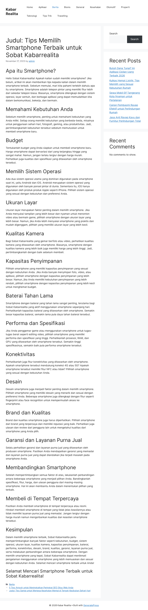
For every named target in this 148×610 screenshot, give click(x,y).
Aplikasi (43, 7)
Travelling (62, 15)
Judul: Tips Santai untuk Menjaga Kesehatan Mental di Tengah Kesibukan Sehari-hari (49, 590)
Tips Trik (47, 15)
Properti (125, 7)
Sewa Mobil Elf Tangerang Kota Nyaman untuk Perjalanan (124, 96)
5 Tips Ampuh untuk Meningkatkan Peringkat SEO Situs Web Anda (41, 587)
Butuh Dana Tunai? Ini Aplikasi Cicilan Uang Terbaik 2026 (122, 72)
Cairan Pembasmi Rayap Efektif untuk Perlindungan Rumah (124, 109)
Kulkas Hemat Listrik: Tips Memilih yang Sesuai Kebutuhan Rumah (124, 84)
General (80, 7)
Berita (55, 7)
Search (113, 33)
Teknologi (32, 15)
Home (30, 7)
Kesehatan (95, 7)
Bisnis (67, 7)
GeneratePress (91, 605)
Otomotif (111, 7)
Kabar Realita (12, 11)
